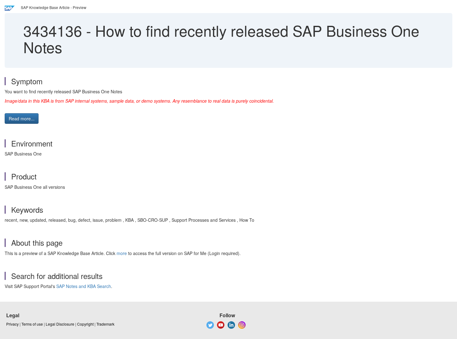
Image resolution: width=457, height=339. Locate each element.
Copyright (85, 324)
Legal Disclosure (60, 324)
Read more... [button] (22, 118)
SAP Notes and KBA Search (83, 286)
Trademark (105, 324)
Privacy (12, 324)
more (122, 253)
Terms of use (32, 324)
